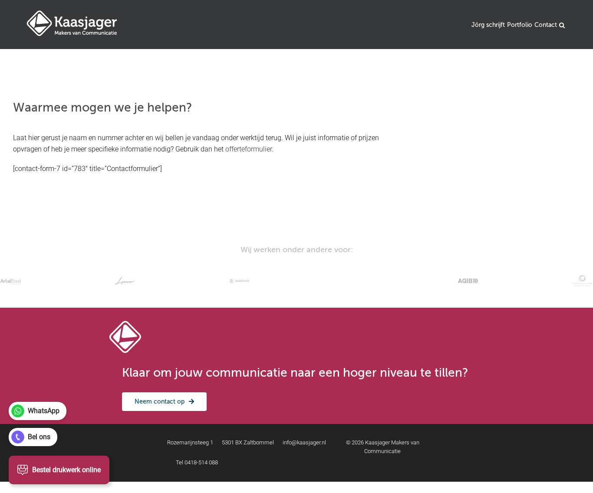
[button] (562, 24)
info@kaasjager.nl (304, 442)
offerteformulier (248, 149)
